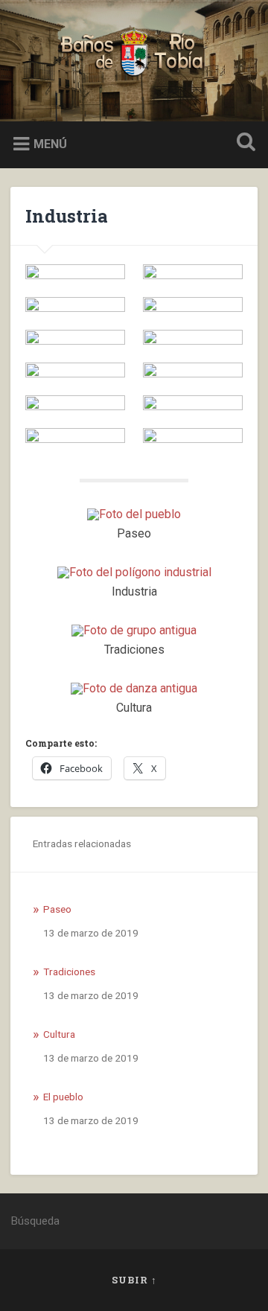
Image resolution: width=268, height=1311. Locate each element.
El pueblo (63, 1097)
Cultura (59, 1034)
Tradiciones (69, 971)
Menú (50, 143)
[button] (75, 271)
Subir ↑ (134, 1280)
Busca (243, 143)
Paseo (57, 909)
